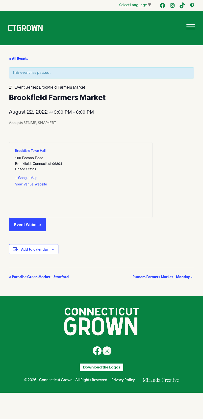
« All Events (18, 59)
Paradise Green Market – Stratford (39, 277)
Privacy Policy (123, 380)
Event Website (27, 224)
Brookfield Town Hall (30, 151)
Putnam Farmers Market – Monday (162, 277)
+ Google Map (26, 177)
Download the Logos (101, 367)
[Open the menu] (190, 26)
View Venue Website (31, 184)
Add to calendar (34, 249)
